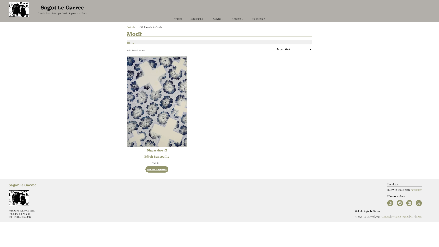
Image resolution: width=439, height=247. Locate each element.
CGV (412, 216)
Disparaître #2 (157, 150)
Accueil (130, 26)
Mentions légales (400, 216)
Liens (419, 216)
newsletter (416, 189)
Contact (386, 216)
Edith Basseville (156, 156)
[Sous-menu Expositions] (204, 19)
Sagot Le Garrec (62, 7)
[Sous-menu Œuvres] (222, 19)
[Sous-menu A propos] (242, 19)
